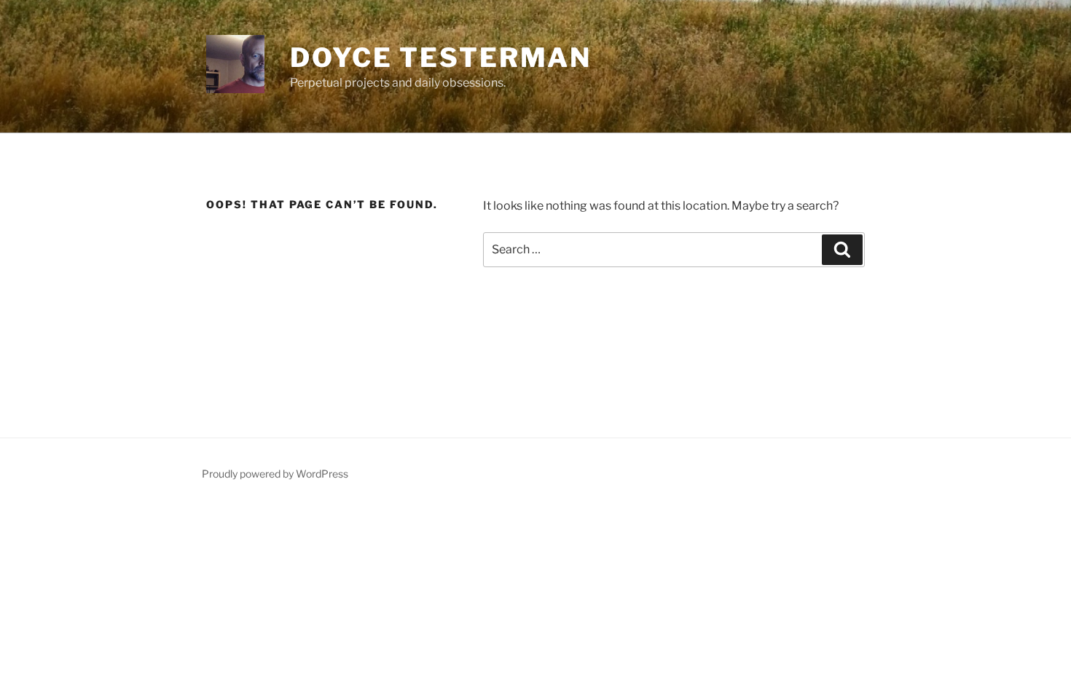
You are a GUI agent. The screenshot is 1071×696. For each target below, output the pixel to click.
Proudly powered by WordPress (275, 473)
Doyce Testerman (441, 57)
